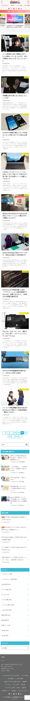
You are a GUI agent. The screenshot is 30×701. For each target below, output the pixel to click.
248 (15, 432)
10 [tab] (23, 31)
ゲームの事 (7, 589)
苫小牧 (5, 635)
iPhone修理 (11, 678)
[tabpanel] (15, 21)
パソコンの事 (8, 605)
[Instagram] (16, 8)
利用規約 (14, 690)
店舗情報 (24, 681)
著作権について (6, 690)
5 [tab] (14, 31)
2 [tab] (9, 31)
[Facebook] (9, 8)
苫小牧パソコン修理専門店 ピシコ (14, 697)
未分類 (5, 630)
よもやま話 (7, 610)
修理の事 (6, 615)
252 (10, 436)
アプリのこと (7, 574)
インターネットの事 (9, 579)
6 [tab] (16, 31)
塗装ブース (6, 625)
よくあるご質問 (19, 678)
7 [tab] (17, 31)
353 (17, 436)
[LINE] (19, 8)
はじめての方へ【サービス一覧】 (11, 675)
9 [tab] (21, 31)
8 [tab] (19, 31)
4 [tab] (12, 31)
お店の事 (6, 584)
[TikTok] (21, 8)
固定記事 (5, 620)
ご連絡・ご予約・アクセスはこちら (15, 11)
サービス (5, 594)
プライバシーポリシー (23, 690)
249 (19, 432)
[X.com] (11, 8)
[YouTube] (14, 8)
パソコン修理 (24, 675)
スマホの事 (7, 599)
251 (26, 432)
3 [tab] (10, 31)
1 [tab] (7, 31)
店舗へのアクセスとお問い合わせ (12, 681)
